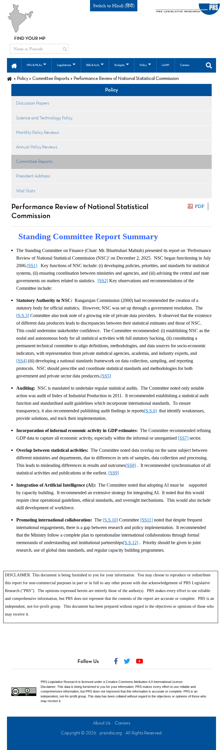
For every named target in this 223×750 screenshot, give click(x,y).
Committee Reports (34, 162)
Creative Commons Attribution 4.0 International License (144, 682)
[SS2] (103, 280)
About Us (102, 723)
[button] (14, 65)
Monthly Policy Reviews (37, 133)
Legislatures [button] (64, 65)
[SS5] (105, 375)
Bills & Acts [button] (92, 65)
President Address (33, 176)
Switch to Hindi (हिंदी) (113, 6)
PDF (199, 206)
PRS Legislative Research (59, 682)
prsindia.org (111, 733)
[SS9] (113, 472)
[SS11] (146, 519)
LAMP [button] (165, 65)
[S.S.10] (110, 519)
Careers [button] (184, 65)
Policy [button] (143, 65)
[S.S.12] (130, 542)
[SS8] (130, 465)
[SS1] (32, 265)
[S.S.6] (150, 410)
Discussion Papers (32, 103)
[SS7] (183, 438)
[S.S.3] (22, 315)
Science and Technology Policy (44, 118)
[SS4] (21, 360)
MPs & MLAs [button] (34, 65)
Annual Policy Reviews (36, 147)
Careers (122, 723)
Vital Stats (25, 191)
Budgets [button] (119, 65)
